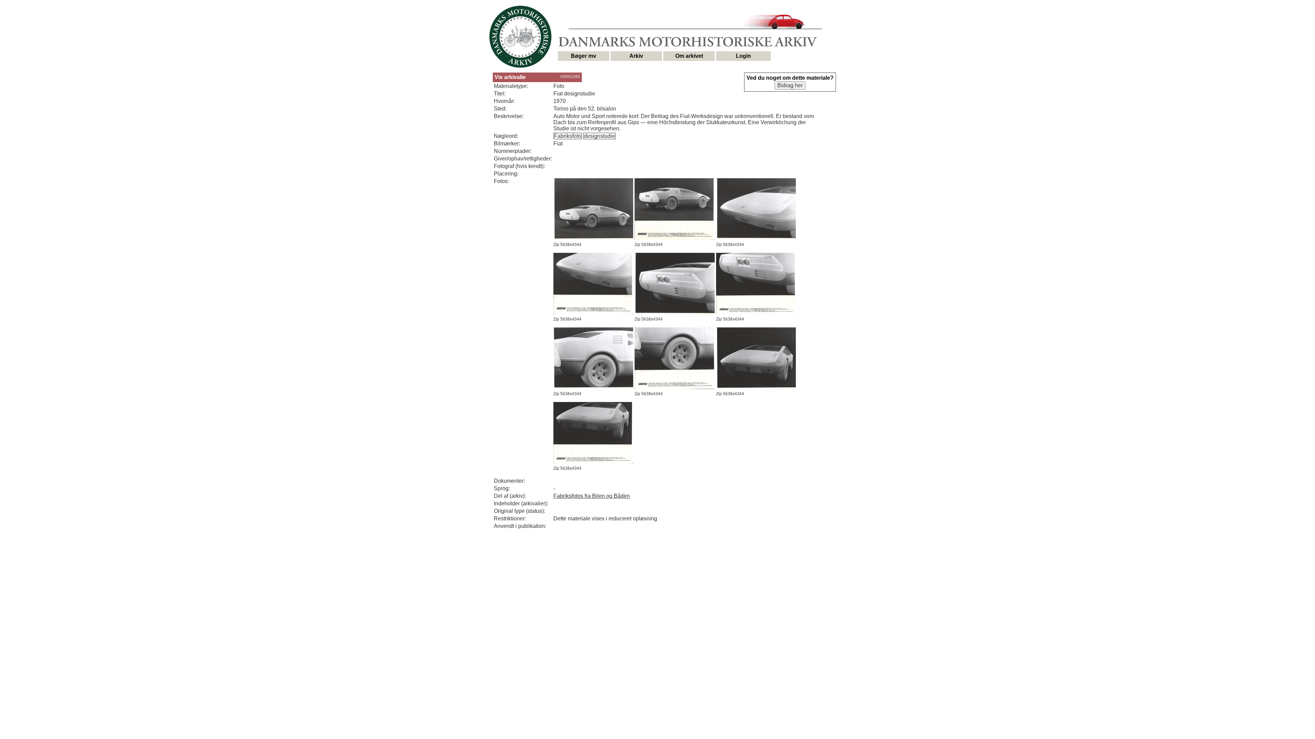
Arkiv (636, 56)
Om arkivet (689, 56)
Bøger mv (583, 56)
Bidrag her (790, 85)
